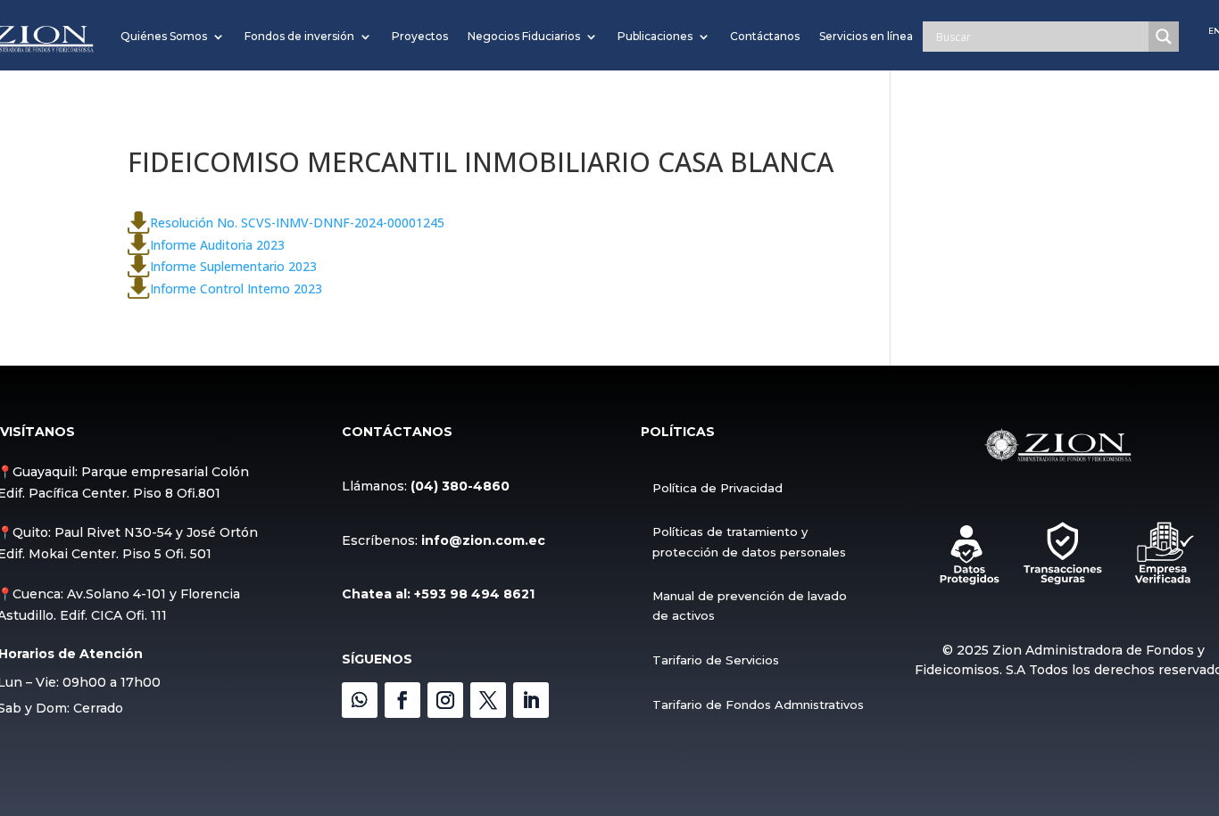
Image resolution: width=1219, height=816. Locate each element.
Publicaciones (655, 36)
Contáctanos (765, 36)
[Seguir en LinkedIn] (531, 700)
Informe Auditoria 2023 (217, 243)
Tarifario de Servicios (715, 660)
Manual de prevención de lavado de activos (749, 605)
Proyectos (420, 36)
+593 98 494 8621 (474, 594)
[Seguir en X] (488, 700)
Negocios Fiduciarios (524, 36)
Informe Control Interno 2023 (236, 287)
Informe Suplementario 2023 (233, 266)
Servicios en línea (866, 36)
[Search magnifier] (1164, 36)
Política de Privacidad (717, 488)
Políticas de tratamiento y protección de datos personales (749, 541)
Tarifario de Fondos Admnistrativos (758, 704)
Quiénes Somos (163, 36)
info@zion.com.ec (483, 540)
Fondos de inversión (299, 36)
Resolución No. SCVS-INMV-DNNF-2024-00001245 (297, 222)
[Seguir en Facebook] (402, 700)
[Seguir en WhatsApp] (359, 700)
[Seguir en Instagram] (445, 700)
